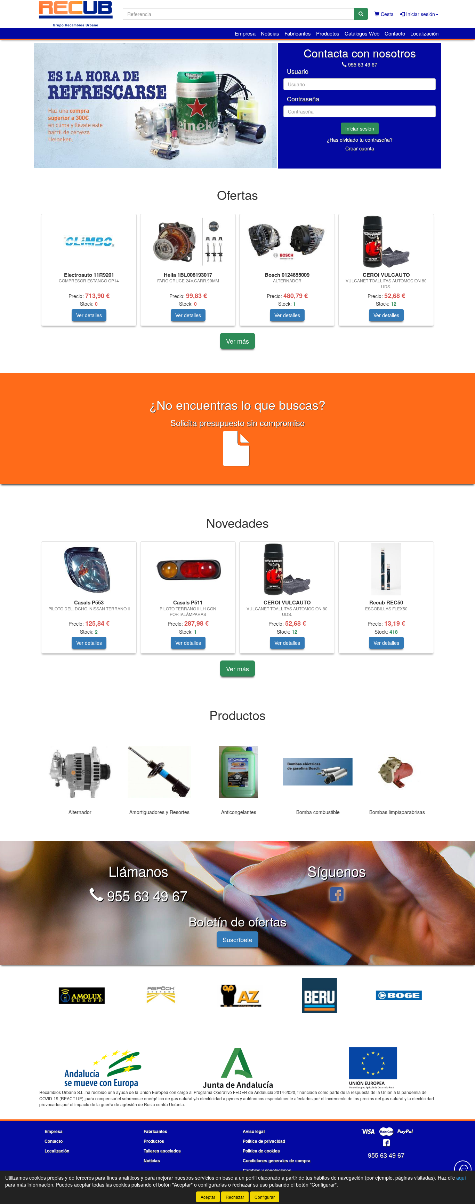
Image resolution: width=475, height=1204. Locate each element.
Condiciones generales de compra (277, 1160)
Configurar (265, 1197)
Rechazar (235, 1197)
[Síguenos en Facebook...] (337, 895)
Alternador (78, 811)
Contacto (395, 33)
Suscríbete (237, 939)
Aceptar (208, 1197)
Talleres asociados (162, 1151)
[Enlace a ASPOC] (159, 995)
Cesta (386, 13)
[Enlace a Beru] (318, 995)
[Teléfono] (344, 64)
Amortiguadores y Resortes (158, 811)
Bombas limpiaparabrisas (396, 811)
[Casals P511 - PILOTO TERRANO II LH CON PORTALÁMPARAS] (188, 569)
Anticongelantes (237, 811)
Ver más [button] (237, 340)
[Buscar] (361, 14)
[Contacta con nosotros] (463, 1169)
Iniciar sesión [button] (420, 13)
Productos (327, 33)
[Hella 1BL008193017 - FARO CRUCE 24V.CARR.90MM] (188, 242)
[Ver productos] (79, 772)
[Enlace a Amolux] (80, 995)
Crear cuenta (359, 148)
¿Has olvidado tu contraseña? (360, 139)
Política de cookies (261, 1151)
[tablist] (155, 105)
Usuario (297, 71)
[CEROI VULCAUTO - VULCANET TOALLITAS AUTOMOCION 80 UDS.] (386, 242)
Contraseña (303, 98)
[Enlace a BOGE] (397, 995)
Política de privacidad (264, 1141)
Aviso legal (254, 1131)
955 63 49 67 (362, 64)
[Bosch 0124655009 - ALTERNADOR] (287, 241)
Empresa (245, 33)
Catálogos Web (362, 33)
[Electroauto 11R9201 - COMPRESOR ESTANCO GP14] (89, 241)
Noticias (270, 33)
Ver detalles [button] (89, 315)
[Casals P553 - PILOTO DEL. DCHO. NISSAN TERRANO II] (89, 569)
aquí (461, 1177)
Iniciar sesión (359, 128)
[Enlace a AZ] (238, 995)
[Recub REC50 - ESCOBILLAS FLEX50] (386, 569)
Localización (424, 33)
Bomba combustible (317, 811)
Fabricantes (297, 33)
